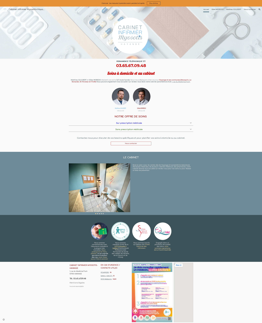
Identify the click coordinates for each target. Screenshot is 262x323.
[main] (131, 72)
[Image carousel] (99, 188)
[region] (131, 3)
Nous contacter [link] (250, 9)
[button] (259, 9)
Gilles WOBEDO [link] (218, 9)
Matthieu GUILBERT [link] (233, 9)
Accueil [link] (206, 9)
